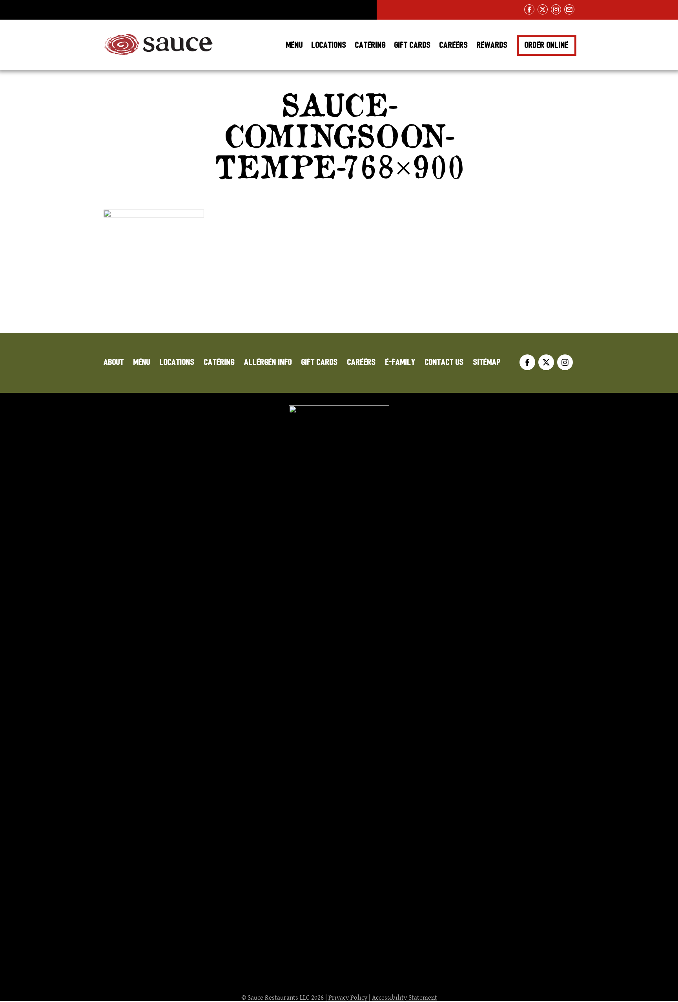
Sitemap (487, 362)
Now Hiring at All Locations (149, 10)
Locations (329, 45)
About (114, 362)
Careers (453, 45)
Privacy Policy (347, 997)
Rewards (492, 45)
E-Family (400, 362)
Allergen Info (268, 362)
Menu (294, 45)
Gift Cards (412, 45)
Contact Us (444, 362)
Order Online (547, 45)
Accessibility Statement (404, 997)
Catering (370, 45)
